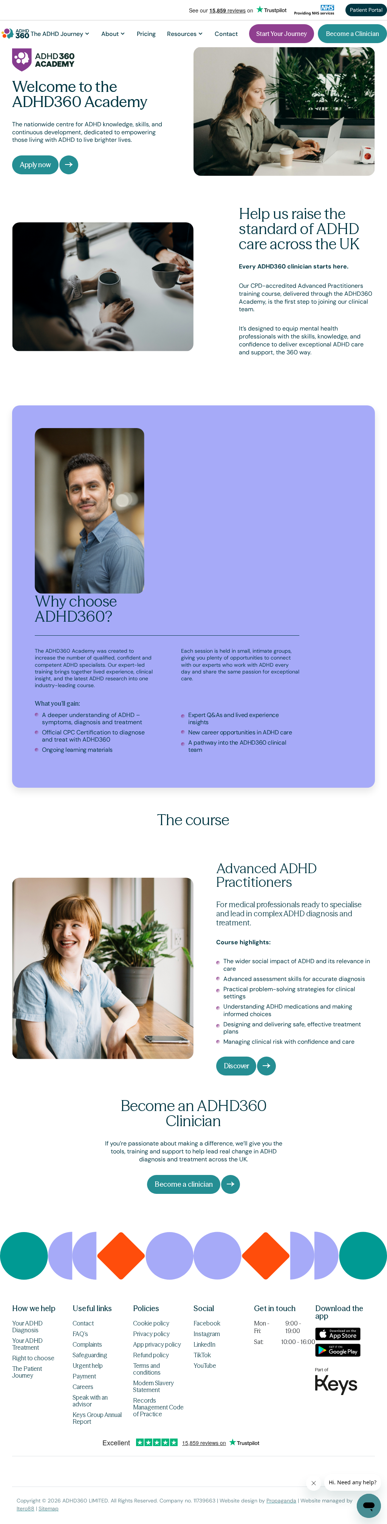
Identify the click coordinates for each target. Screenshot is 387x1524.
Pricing (146, 34)
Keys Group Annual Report (97, 1418)
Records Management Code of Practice (158, 1407)
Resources (182, 34)
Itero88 (25, 1508)
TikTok (202, 1355)
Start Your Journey (281, 33)
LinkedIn (204, 1344)
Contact (226, 34)
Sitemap (49, 1508)
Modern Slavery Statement (153, 1386)
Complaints (87, 1344)
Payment (84, 1376)
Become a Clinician (352, 33)
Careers (83, 1387)
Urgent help (88, 1365)
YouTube (205, 1365)
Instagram (207, 1334)
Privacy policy (151, 1334)
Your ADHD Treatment (27, 1344)
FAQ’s (80, 1334)
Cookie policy (151, 1323)
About (110, 34)
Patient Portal (366, 9)
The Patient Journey (27, 1372)
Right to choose (33, 1358)
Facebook (207, 1323)
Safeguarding (90, 1355)
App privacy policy (157, 1344)
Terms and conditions (147, 1369)
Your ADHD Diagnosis (27, 1326)
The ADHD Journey (57, 34)
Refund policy (151, 1355)
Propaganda (281, 1500)
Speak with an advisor (90, 1401)
